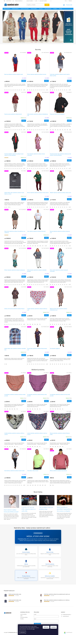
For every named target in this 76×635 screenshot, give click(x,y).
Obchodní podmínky (43, 0)
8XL (65, 129)
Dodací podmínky (30, 0)
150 (37, 245)
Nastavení (22, 632)
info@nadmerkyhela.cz (67, 614)
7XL (62, 129)
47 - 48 (5, 364)
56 (15, 90)
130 (32, 245)
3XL (53, 129)
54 (35, 90)
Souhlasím (53, 627)
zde (33, 629)
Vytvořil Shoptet (69, 632)
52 (33, 90)
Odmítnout (46, 627)
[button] (8, 27)
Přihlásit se (37, 624)
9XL (67, 129)
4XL (55, 129)
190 (42, 485)
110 (27, 245)
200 (45, 485)
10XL (70, 129)
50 (31, 90)
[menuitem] (7, 9)
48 (6, 90)
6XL (60, 129)
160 (40, 245)
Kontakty (22, 618)
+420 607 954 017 (66, 616)
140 (35, 245)
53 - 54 (9, 207)
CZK (65, 0)
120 (30, 245)
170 (42, 245)
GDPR (36, 0)
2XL (50, 129)
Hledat (46, 4)
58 (17, 90)
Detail (23, 80)
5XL (57, 129)
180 (40, 485)
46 (4, 90)
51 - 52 (5, 207)
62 (21, 90)
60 (19, 90)
